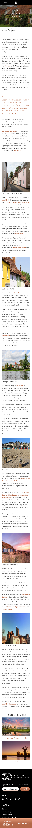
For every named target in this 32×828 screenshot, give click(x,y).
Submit (24, 789)
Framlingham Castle (19, 247)
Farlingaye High (7, 609)
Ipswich (4, 200)
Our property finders (9, 131)
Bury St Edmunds (20, 293)
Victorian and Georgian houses (18, 202)
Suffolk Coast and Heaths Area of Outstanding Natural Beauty (15, 495)
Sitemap (4, 809)
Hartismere (22, 607)
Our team (8, 66)
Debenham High (12, 607)
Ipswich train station (9, 704)
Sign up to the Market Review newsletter (15, 785)
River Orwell (19, 233)
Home (3, 29)
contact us (17, 150)
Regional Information (12, 29)
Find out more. (8, 825)
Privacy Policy (6, 812)
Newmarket (6, 335)
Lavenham (19, 385)
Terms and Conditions (9, 817)
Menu (5, 2)
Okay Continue (23, 823)
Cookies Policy (7, 814)
